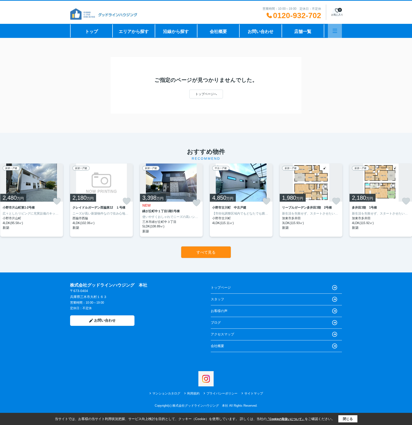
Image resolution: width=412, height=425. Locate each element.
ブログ (216, 322)
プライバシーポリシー (221, 393)
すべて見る (206, 252)
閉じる (348, 419)
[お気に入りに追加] (57, 201)
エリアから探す (134, 31)
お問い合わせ (260, 31)
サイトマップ (253, 393)
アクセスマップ (222, 334)
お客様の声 (219, 311)
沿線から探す (176, 31)
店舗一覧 (302, 31)
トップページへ (206, 94)
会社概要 (218, 31)
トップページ (221, 287)
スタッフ (217, 299)
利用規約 (193, 393)
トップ (91, 31)
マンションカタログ (166, 393)
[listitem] (101, 200)
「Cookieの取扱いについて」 (286, 419)
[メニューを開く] (335, 31)
